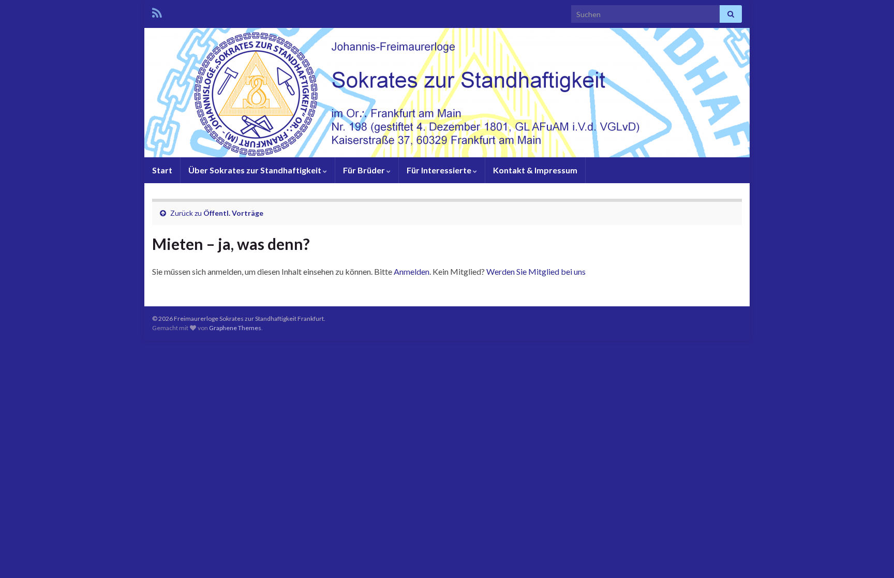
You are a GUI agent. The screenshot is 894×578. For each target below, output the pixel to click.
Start (162, 170)
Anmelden (411, 271)
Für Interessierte (440, 170)
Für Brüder (364, 170)
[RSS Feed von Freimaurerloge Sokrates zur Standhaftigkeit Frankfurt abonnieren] (157, 11)
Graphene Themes (235, 328)
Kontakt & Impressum (535, 170)
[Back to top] (871, 555)
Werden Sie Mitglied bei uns (536, 271)
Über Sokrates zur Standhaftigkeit (255, 170)
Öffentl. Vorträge (233, 213)
